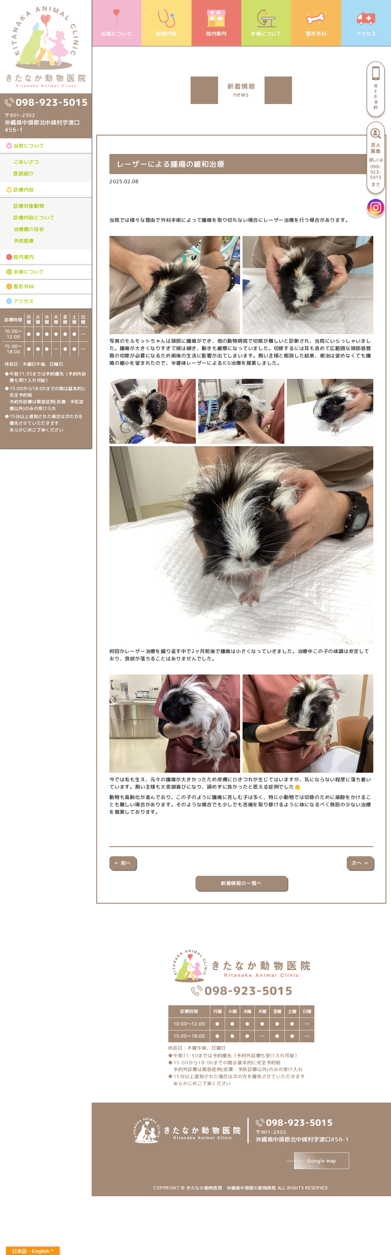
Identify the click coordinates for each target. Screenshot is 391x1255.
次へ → (360, 863)
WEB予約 (376, 96)
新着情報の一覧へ (241, 883)
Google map (321, 1160)
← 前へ (122, 863)
